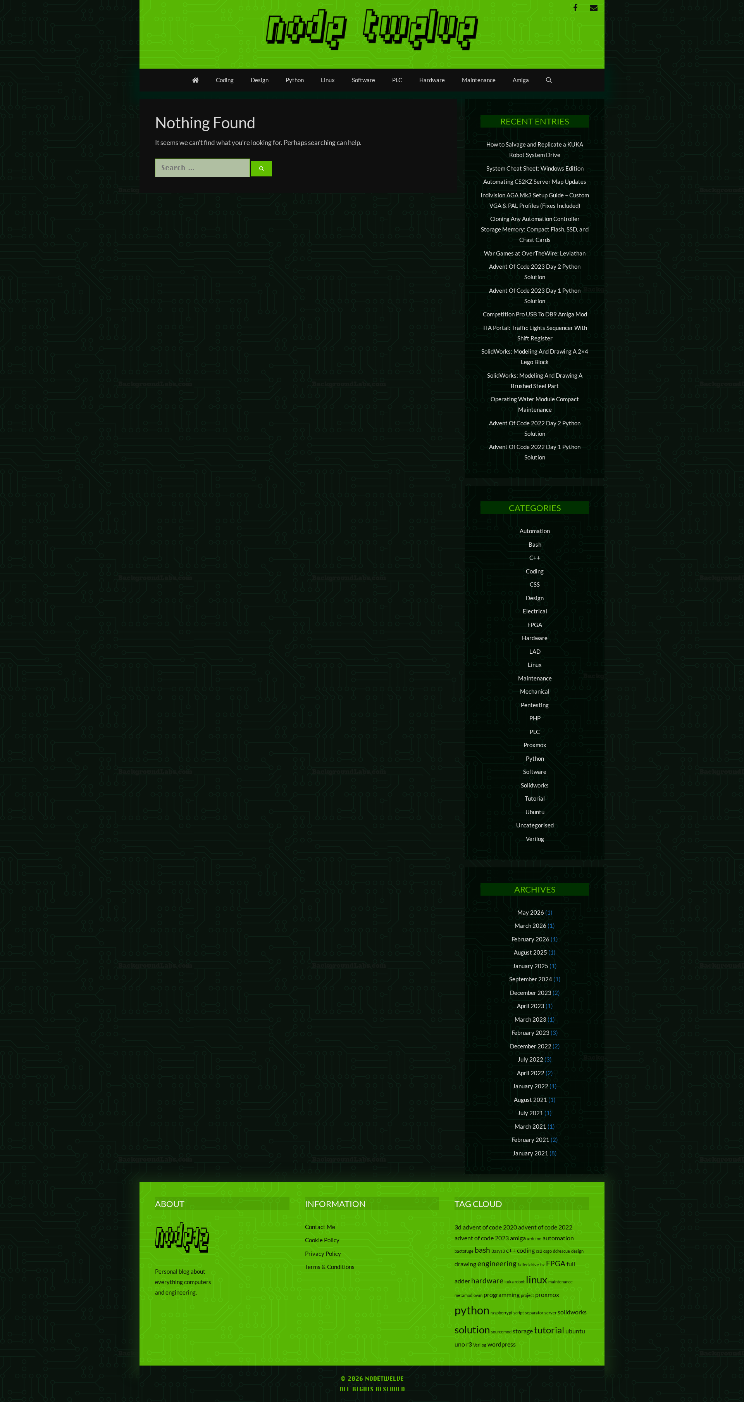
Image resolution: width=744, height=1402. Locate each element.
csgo (547, 1251)
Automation (535, 530)
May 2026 (530, 912)
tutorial (549, 1329)
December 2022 (530, 1046)
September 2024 (530, 979)
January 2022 (530, 1086)
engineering (497, 1263)
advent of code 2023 (482, 1237)
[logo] (182, 1250)
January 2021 (530, 1153)
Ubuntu (534, 811)
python (472, 1310)
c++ (511, 1250)
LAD (535, 651)
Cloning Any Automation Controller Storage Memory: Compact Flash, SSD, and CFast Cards (535, 229)
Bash (535, 544)
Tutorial (535, 798)
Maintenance (479, 79)
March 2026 (530, 925)
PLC (397, 79)
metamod (463, 1295)
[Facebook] (575, 8)
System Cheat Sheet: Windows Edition (535, 168)
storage (523, 1331)
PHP (535, 718)
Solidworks (535, 785)
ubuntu (575, 1331)
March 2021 (530, 1126)
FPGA (534, 624)
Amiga (521, 79)
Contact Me (320, 1226)
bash (482, 1249)
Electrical (535, 611)
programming (502, 1294)
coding (526, 1250)
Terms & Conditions (330, 1266)
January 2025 (530, 965)
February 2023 (530, 1032)
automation (558, 1237)
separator (534, 1312)
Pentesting (535, 704)
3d (458, 1227)
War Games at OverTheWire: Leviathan (535, 253)
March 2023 (530, 1019)
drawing (465, 1263)
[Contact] (593, 8)
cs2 (539, 1251)
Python (295, 79)
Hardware (432, 79)
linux (536, 1279)
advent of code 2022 (545, 1227)
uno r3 (463, 1344)
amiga (518, 1237)
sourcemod (501, 1331)
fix (542, 1264)
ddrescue (561, 1251)
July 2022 (530, 1059)
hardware (487, 1280)
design (577, 1251)
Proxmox (535, 744)
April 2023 (530, 1005)
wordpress (501, 1344)
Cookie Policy (322, 1239)
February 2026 (530, 939)
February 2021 (530, 1139)
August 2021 (530, 1099)
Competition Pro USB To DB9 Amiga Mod (535, 314)
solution (472, 1329)
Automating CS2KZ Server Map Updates (534, 181)
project (527, 1295)
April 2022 (530, 1072)
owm (478, 1295)
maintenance (560, 1281)
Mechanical (534, 691)
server (550, 1312)
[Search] (261, 168)
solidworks (572, 1312)
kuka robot (515, 1281)
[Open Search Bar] (548, 80)
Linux (328, 79)
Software (363, 79)
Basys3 (498, 1251)
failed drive (528, 1264)
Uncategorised (535, 825)
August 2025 (530, 952)
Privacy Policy (323, 1253)
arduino (534, 1238)
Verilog (535, 838)
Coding (225, 79)
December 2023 (530, 992)
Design (260, 79)
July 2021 (530, 1112)
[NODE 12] (372, 28)
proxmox (547, 1294)
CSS (535, 584)
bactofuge (464, 1251)
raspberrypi (501, 1312)
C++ (534, 557)
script (518, 1312)
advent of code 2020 (490, 1227)
